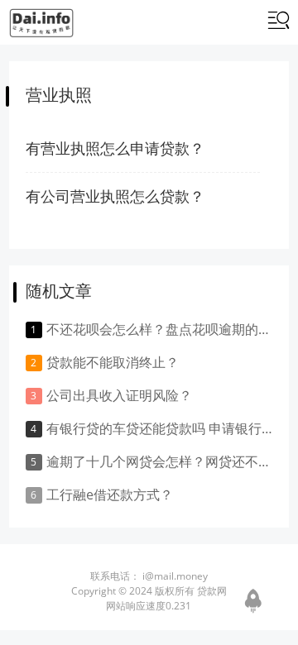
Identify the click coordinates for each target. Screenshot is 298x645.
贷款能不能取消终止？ (112, 362)
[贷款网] (41, 23)
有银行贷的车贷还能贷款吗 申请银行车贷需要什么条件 (159, 428)
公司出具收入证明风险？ (119, 395)
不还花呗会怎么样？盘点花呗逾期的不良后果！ (159, 329)
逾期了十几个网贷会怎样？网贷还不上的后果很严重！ (159, 461)
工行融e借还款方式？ (109, 494)
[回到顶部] (253, 599)
